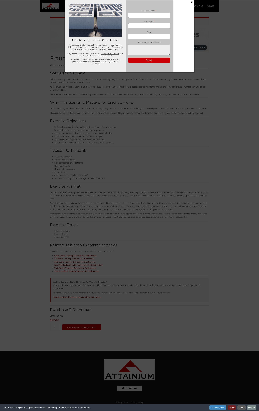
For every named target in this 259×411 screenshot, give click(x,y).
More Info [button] (251, 407)
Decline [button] (232, 407)
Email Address (149, 21)
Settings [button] (241, 407)
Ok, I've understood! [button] (218, 407)
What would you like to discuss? (149, 43)
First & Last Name (149, 11)
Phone (149, 32)
